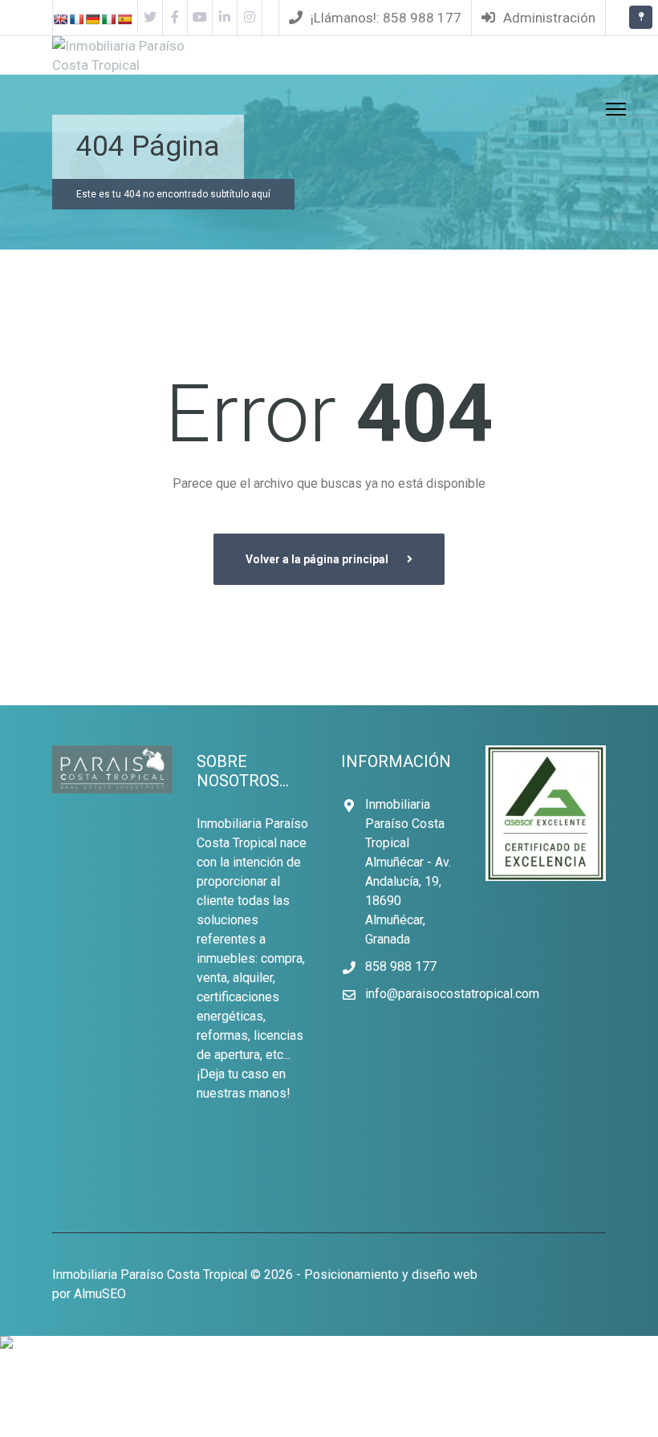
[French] (76, 23)
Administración (547, 18)
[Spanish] (124, 23)
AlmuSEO (100, 1293)
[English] (60, 23)
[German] (92, 23)
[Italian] (108, 23)
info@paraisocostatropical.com (452, 993)
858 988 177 (401, 966)
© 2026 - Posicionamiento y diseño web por (264, 1284)
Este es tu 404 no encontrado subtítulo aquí (173, 194)
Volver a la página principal (318, 559)
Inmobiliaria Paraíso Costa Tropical (149, 1274)
